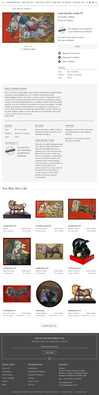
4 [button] (31, 46)
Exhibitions (56, 2)
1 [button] (25, 46)
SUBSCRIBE (49, 352)
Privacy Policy (66, 392)
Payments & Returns (36, 375)
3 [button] (29, 46)
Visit (83, 2)
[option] (28, 27)
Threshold (76, 2)
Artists (48, 2)
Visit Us (31, 385)
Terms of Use (81, 392)
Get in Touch (33, 381)
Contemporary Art (13, 2)
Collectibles (39, 2)
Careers (31, 378)
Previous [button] (2, 26)
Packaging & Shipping (36, 372)
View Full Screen (29, 49)
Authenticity (32, 368)
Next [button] (54, 26)
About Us (5, 368)
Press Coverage (8, 378)
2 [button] (27, 46)
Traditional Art (27, 2)
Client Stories (7, 375)
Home (4, 9)
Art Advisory (66, 2)
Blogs (4, 385)
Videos (4, 381)
